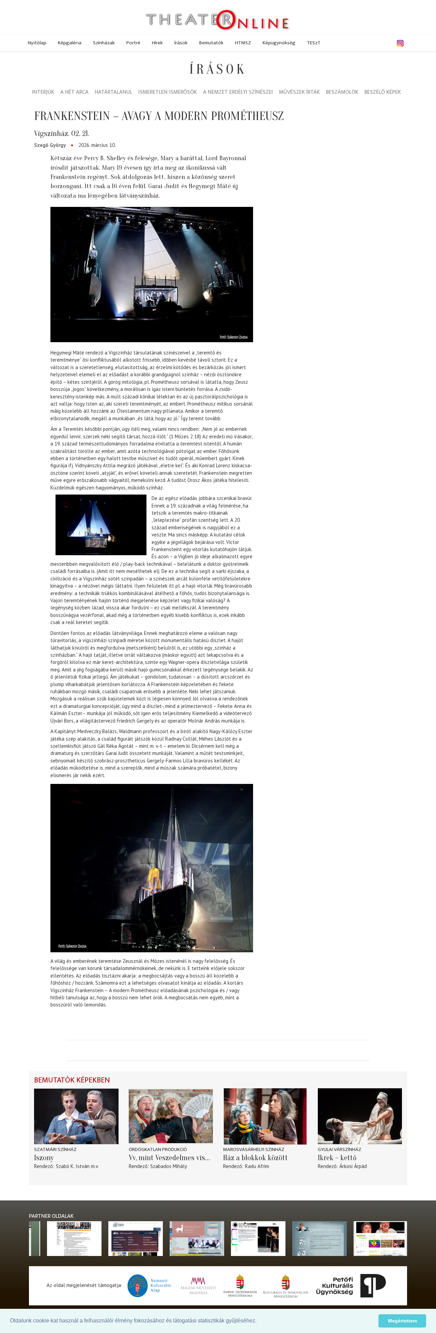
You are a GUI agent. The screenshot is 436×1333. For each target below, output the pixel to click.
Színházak (104, 42)
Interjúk (43, 92)
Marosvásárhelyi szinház (253, 1149)
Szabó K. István (73, 1166)
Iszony (44, 1157)
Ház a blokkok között (255, 1157)
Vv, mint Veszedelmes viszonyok (171, 1157)
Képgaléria (69, 42)
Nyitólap (37, 42)
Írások (181, 42)
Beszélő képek (382, 92)
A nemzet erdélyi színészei (238, 92)
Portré (133, 42)
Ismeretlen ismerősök (167, 92)
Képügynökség (279, 42)
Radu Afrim (257, 1166)
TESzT (314, 42)
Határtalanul (113, 92)
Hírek (157, 42)
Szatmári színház (55, 1149)
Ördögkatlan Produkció (158, 1149)
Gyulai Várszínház (339, 1149)
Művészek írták (299, 92)
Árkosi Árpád (353, 1166)
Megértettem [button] (402, 1320)
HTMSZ (243, 42)
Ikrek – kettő (337, 1157)
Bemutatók (211, 42)
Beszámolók (342, 92)
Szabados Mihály (168, 1166)
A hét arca (74, 92)
